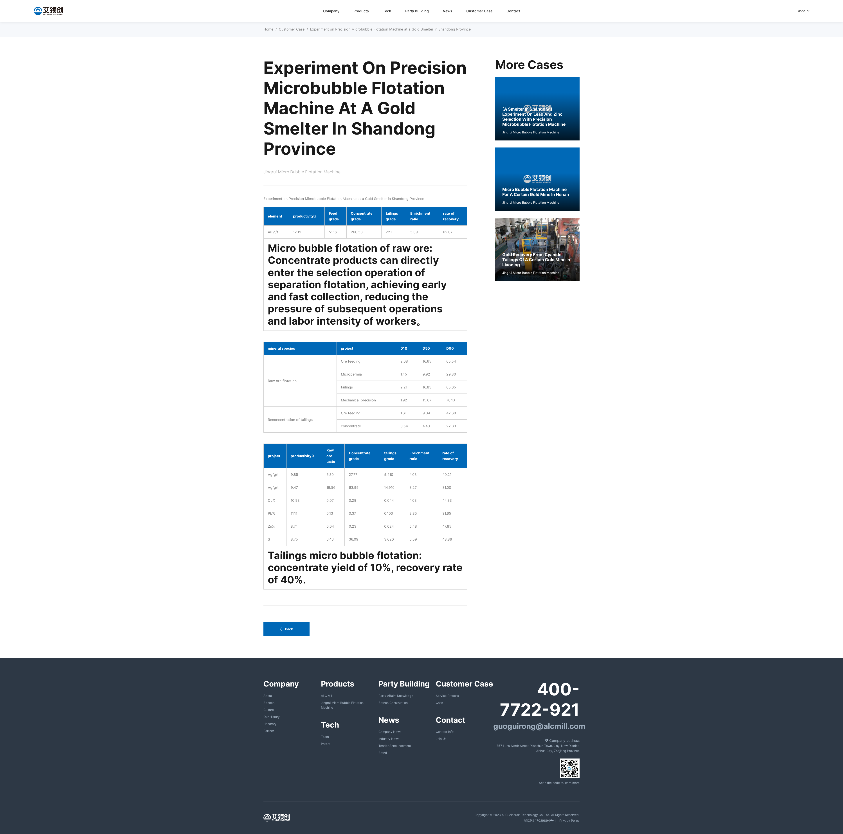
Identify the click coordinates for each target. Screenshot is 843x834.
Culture (268, 710)
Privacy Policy (569, 820)
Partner (268, 731)
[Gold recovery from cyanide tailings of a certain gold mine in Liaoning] (537, 249)
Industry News (388, 739)
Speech (268, 703)
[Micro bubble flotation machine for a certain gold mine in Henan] (537, 179)
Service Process (447, 695)
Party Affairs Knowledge (395, 695)
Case (439, 703)
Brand (382, 753)
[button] (527, 11)
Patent (325, 744)
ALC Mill (326, 695)
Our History (271, 717)
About (267, 695)
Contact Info (445, 731)
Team (325, 737)
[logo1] (48, 11)
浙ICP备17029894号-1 (539, 820)
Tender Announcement (394, 746)
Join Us (441, 739)
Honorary (270, 724)
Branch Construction (393, 703)
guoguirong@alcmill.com (539, 726)
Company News (389, 731)
